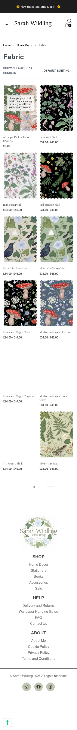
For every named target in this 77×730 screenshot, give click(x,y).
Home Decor (24, 45)
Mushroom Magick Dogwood (19, 396)
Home (6, 45)
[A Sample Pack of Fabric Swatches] (20, 108)
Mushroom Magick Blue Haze (55, 332)
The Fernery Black (12, 463)
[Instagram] (26, 687)
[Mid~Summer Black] (57, 175)
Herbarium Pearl (12, 204)
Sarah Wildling (33, 23)
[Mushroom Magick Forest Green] (57, 366)
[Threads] (50, 687)
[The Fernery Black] (20, 434)
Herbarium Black (48, 137)
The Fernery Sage (49, 463)
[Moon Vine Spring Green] (57, 239)
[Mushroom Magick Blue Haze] (57, 303)
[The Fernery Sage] (57, 434)
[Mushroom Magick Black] (20, 303)
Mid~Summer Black (50, 204)
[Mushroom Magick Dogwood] (20, 366)
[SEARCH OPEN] (69, 21)
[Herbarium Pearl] (20, 175)
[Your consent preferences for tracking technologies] (7, 722)
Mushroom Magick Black (16, 332)
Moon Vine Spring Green (53, 268)
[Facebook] (38, 687)
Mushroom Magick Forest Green (53, 398)
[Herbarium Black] (57, 108)
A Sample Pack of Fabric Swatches (16, 139)
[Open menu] (7, 23)
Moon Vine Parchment (15, 268)
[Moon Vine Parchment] (20, 239)
